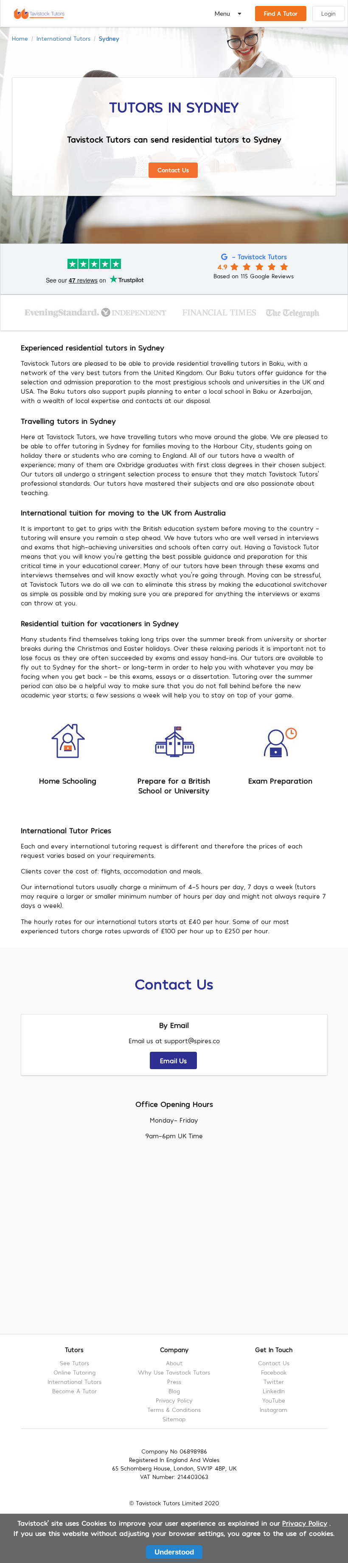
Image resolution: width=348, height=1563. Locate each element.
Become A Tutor (74, 1391)
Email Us (173, 1060)
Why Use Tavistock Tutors (174, 1372)
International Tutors (63, 39)
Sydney (109, 39)
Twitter (274, 1381)
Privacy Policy (174, 1400)
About (174, 1363)
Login (328, 13)
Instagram (273, 1409)
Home (20, 39)
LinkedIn (274, 1391)
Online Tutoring (74, 1372)
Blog (174, 1391)
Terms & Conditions (174, 1409)
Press (174, 1381)
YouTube (273, 1400)
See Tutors (74, 1363)
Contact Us (173, 170)
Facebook (273, 1372)
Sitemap (174, 1419)
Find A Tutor (280, 13)
